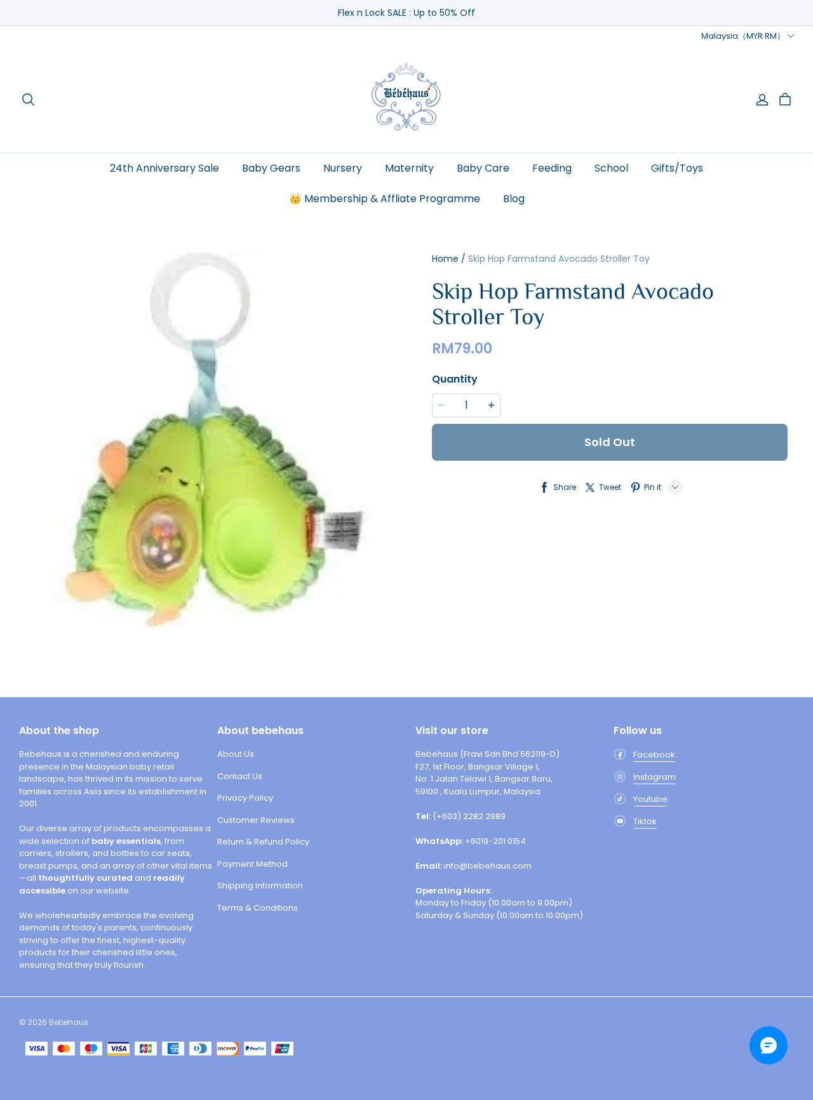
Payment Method (252, 864)
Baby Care (483, 168)
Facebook (654, 755)
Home (445, 258)
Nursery (342, 168)
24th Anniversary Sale (164, 168)
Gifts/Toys (677, 168)
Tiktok (645, 821)
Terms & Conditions (257, 908)
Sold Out (609, 442)
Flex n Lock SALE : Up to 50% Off (406, 12)
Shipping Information (260, 885)
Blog (514, 198)
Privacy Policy (245, 798)
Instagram (654, 777)
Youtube (650, 799)
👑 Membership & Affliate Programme (384, 198)
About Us (235, 754)
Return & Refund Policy (263, 842)
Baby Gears (271, 168)
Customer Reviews (256, 820)
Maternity (409, 168)
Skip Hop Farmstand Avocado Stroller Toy (559, 258)
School (611, 168)
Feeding (552, 168)
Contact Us (239, 776)
